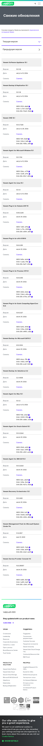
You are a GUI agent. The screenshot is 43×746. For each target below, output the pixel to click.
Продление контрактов (30, 644)
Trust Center (7, 653)
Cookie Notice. (8, 736)
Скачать (19, 78)
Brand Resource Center (10, 650)
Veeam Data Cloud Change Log (31, 650)
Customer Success (29, 641)
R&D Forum (26, 657)
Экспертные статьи (29, 677)
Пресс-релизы (7, 647)
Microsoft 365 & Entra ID (10, 677)
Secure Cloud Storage (10, 675)
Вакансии (6, 639)
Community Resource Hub (31, 654)
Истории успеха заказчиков (28, 684)
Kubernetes (6, 683)
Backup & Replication (9, 686)
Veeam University (28, 647)
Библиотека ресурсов (30, 675)
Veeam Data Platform (9, 669)
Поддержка (26, 634)
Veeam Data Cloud (9, 672)
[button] (21, 741)
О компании (7, 634)
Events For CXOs (28, 672)
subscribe (7, 623)
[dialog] (21, 730)
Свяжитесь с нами (9, 645)
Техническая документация (27, 637)
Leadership (6, 636)
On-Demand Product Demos (29, 689)
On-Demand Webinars (30, 680)
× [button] (41, 717)
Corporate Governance (10, 642)
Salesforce (6, 680)
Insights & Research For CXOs (30, 668)
